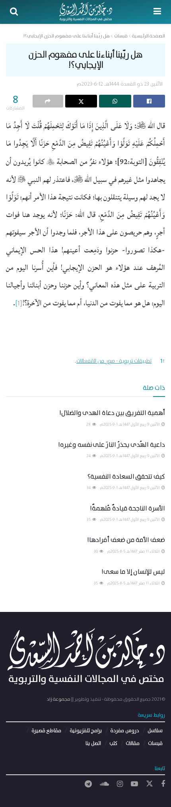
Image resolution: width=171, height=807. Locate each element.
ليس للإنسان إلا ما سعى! (133, 572)
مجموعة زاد (58, 699)
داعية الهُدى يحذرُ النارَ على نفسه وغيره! (111, 445)
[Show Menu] (157, 12)
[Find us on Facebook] (163, 784)
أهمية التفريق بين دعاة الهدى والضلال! (112, 413)
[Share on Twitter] (81, 101)
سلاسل (155, 731)
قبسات (155, 743)
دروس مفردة (124, 731)
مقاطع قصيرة (46, 731)
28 (88, 424)
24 (89, 456)
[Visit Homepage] (85, 12)
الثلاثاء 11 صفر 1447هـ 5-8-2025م (134, 551)
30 (96, 551)
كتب (113, 743)
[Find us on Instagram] (120, 784)
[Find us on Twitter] (149, 784)
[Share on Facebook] (149, 101)
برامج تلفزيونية (86, 731)
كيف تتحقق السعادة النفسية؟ (126, 477)
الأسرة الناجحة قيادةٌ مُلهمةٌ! (127, 509)
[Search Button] (14, 12)
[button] (18, 306)
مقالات (133, 743)
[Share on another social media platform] (48, 101)
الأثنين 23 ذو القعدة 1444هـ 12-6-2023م (120, 84)
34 (89, 488)
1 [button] (163, 361)
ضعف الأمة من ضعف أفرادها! (126, 540)
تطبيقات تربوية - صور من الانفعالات (114, 361)
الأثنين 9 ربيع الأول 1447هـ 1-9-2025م (130, 424)
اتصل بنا (93, 743)
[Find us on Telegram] (88, 784)
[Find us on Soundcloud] (104, 784)
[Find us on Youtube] (134, 784)
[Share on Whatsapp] (115, 101)
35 (89, 519)
